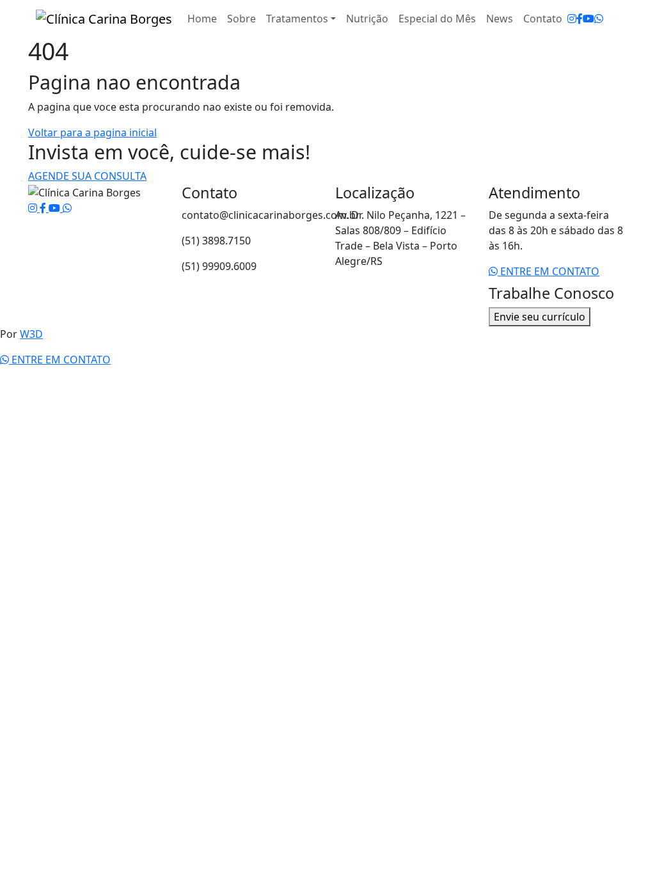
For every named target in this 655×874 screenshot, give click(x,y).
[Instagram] (571, 18)
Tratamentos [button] (297, 19)
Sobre (241, 19)
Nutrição (367, 19)
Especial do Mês (437, 19)
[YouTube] (588, 18)
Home (202, 19)
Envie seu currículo (539, 317)
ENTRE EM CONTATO (548, 271)
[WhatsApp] (598, 18)
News (499, 19)
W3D (31, 334)
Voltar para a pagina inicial (92, 132)
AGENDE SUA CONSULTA (87, 176)
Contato (542, 19)
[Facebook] (579, 18)
